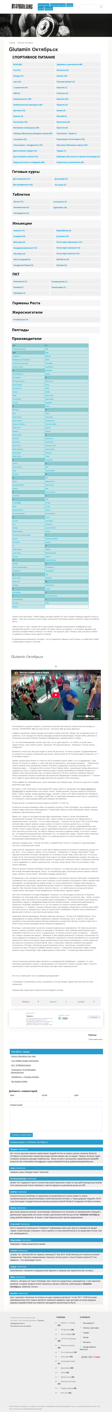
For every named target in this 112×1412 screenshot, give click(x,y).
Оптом (40, 9)
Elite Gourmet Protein (68, 1381)
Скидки (70, 5)
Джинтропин (65, 1368)
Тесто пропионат (67, 1352)
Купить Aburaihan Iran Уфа (23, 1056)
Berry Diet (64, 1393)
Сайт (76, 1095)
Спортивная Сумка (68, 1361)
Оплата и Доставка (58, 5)
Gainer (63, 1372)
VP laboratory (66, 1329)
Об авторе (94, 1017)
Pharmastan (65, 1356)
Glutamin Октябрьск (25, 42)
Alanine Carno (66, 1377)
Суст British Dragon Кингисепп (25, 1060)
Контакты (48, 9)
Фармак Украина (67, 1388)
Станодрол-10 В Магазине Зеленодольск (23, 1071)
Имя (12, 1095)
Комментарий (16, 1104)
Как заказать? (43, 5)
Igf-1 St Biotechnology (21, 1065)
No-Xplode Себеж (19, 1081)
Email (45, 1095)
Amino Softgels (66, 1334)
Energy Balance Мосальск (88, 1348)
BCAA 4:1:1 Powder (68, 1323)
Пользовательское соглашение (20, 1326)
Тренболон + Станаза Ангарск (25, 1076)
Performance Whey (67, 1345)
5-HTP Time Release (68, 1338)
